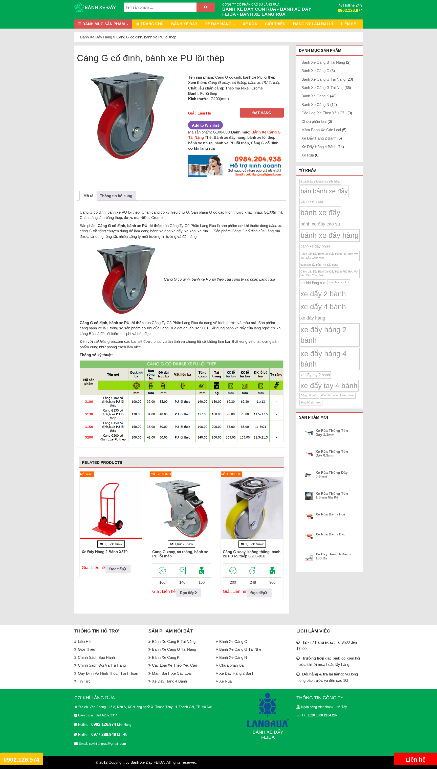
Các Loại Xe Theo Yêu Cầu (323, 113)
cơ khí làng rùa (201, 148)
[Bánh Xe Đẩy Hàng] (95, 8)
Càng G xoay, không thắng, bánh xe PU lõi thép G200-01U (251, 554)
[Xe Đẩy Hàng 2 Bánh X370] (111, 508)
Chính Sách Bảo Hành (96, 657)
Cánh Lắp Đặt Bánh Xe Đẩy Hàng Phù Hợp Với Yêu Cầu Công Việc (329, 273)
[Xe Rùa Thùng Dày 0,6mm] (310, 475)
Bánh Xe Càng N (315, 104)
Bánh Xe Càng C (315, 71)
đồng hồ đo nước (310, 402)
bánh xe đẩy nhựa (315, 246)
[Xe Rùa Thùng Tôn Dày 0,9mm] (310, 454)
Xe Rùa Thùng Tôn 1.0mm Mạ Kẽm (332, 495)
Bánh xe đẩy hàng (229, 137)
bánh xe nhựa (200, 143)
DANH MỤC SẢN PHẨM (103, 24)
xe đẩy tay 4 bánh (329, 386)
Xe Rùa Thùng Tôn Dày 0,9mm (332, 453)
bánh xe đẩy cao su (320, 224)
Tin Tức (84, 681)
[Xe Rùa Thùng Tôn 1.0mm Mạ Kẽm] (310, 496)
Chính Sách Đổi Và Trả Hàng (102, 665)
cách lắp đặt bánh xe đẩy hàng (319, 264)
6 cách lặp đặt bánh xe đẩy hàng (320, 181)
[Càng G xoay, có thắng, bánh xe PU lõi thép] (181, 508)
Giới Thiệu (275, 24)
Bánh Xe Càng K (315, 96)
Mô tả (88, 196)
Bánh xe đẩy (184, 24)
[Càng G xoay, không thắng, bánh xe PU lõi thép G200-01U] (252, 508)
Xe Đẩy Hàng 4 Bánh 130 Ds (333, 556)
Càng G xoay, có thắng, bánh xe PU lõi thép (244, 82)
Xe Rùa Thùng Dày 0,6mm (332, 474)
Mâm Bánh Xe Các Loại (321, 130)
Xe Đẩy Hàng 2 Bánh (318, 138)
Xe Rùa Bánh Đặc (330, 534)
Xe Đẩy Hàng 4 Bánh (318, 147)
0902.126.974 (350, 10)
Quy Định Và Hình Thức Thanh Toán (108, 673)
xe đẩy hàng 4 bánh (323, 359)
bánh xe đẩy (236, 328)
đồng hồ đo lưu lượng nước (338, 395)
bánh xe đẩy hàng (329, 235)
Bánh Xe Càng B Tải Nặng (323, 62)
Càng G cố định (264, 143)
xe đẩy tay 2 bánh (315, 375)
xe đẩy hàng (312, 318)
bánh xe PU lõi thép (231, 143)
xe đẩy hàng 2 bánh (323, 334)
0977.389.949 (103, 734)
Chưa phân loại (313, 121)
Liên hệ (415, 759)
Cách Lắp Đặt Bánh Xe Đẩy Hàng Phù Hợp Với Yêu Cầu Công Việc (329, 255)
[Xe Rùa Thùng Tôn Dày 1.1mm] (310, 433)
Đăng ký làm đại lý (313, 24)
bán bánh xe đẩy (324, 191)
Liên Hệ (348, 24)
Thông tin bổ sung (116, 196)
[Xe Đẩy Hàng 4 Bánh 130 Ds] (310, 556)
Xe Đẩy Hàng (219, 24)
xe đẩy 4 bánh (323, 307)
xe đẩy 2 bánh (323, 294)
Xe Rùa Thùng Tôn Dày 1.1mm (332, 432)
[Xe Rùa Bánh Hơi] (310, 516)
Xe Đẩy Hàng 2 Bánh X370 (104, 552)
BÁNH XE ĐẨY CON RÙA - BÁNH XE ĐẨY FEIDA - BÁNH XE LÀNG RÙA (266, 12)
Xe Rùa (250, 24)
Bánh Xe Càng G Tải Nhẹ (322, 87)
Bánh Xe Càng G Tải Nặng (323, 79)
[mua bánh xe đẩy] (235, 166)
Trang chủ (152, 24)
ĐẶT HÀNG (261, 113)
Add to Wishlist (205, 125)
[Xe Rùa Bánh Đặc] (310, 536)
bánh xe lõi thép (261, 137)
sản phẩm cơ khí (338, 282)
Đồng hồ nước (309, 395)
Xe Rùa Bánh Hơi (330, 514)
